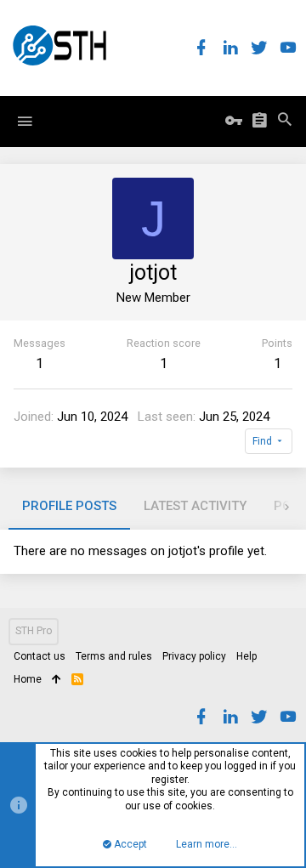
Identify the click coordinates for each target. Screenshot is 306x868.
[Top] (56, 680)
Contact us (39, 656)
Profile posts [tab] (69, 505)
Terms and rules (114, 656)
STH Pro (33, 631)
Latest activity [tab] (195, 505)
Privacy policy (194, 656)
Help (246, 656)
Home (28, 679)
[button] (24, 121)
